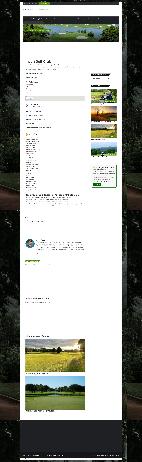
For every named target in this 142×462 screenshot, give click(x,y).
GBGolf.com (40, 240)
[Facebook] (21, 459)
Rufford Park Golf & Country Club (103, 122)
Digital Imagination (61, 455)
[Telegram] (25, 459)
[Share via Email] (41, 222)
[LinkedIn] (35, 222)
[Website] (37, 254)
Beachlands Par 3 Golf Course (39, 411)
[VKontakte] (40, 222)
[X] (22, 459)
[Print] (42, 222)
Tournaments (63, 19)
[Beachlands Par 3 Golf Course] (55, 393)
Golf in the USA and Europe (78, 19)
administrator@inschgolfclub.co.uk (41, 127)
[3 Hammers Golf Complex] (55, 318)
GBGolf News (91, 19)
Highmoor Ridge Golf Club (100, 104)
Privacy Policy (115, 455)
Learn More (97, 184)
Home (27, 19)
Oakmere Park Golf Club (100, 157)
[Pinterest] (37, 222)
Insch (27, 220)
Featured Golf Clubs (51, 19)
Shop (99, 19)
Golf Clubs (41, 30)
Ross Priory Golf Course (36, 373)
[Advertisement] (87, 10)
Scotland (48, 30)
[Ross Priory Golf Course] (55, 355)
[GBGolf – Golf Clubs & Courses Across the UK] (35, 9)
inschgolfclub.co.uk (38, 115)
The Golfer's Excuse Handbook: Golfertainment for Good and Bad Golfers (46, 202)
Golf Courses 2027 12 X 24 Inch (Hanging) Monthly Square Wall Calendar (46, 199)
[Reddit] (38, 222)
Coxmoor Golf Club (98, 139)
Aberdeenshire (32, 30)
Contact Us (108, 455)
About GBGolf (100, 455)
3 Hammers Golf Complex (37, 336)
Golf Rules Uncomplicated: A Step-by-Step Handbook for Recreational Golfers (48, 197)
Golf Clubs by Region (37, 19)
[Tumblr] (36, 222)
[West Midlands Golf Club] (55, 280)
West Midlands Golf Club (37, 298)
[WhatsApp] (23, 459)
